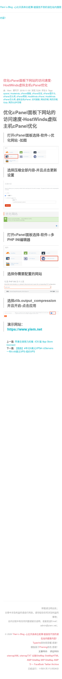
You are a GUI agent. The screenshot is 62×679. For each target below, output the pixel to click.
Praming (43, 647)
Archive (55, 664)
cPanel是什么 (49, 93)
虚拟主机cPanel (24, 99)
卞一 (31, 664)
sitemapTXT (26, 655)
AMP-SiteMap (34, 659)
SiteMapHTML (52, 655)
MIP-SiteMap (47, 659)
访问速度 (36, 99)
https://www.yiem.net (24, 329)
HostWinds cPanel (36, 96)
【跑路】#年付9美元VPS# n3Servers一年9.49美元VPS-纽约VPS (30, 349)
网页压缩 (54, 99)
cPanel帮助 (22, 96)
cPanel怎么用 (9, 96)
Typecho (37, 642)
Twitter (47, 664)
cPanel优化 (37, 93)
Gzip (5, 102)
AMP (56, 659)
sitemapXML (13, 655)
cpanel (6, 93)
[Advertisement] (31, 47)
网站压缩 (45, 99)
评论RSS (54, 651)
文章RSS (43, 651)
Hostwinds (15, 93)
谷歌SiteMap (38, 655)
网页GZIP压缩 (15, 102)
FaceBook (39, 664)
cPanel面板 (26, 93)
